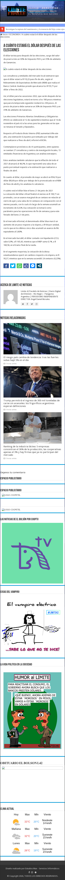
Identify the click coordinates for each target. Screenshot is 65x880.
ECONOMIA (14, 34)
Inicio (5, 34)
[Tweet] (12, 265)
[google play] (35, 872)
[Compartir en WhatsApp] (19, 265)
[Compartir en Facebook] (6, 265)
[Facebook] (29, 872)
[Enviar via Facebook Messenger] (32, 265)
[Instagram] (32, 872)
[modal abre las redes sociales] (39, 265)
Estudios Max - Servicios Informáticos (42, 868)
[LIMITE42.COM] (32, 11)
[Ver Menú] (4, 8)
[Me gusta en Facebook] (26, 265)
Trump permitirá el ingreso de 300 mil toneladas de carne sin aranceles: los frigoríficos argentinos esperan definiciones (31, 403)
